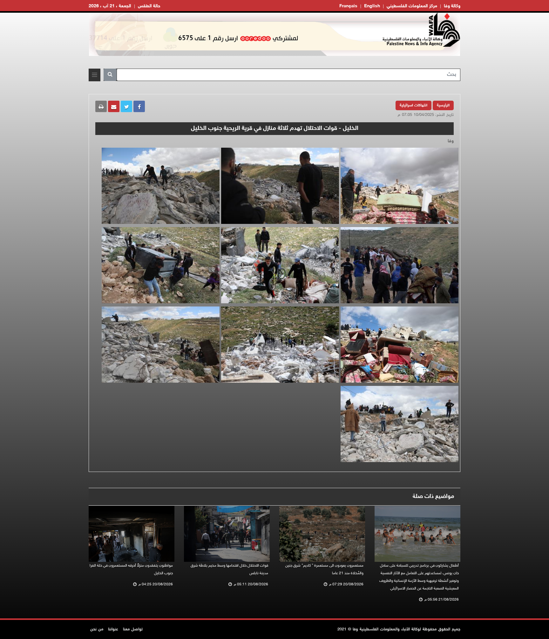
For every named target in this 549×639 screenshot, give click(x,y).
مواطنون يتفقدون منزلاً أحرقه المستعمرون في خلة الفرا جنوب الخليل (131, 569)
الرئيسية (443, 105)
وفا (451, 141)
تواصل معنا (133, 629)
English (372, 6)
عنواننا (113, 629)
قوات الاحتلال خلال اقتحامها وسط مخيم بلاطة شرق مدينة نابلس (229, 569)
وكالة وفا (452, 6)
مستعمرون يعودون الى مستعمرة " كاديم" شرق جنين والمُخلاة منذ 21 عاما (324, 569)
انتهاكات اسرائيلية (413, 105)
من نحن (96, 629)
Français (348, 6)
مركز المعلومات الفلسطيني (412, 6)
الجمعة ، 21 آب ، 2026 (110, 6)
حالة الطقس (149, 6)
